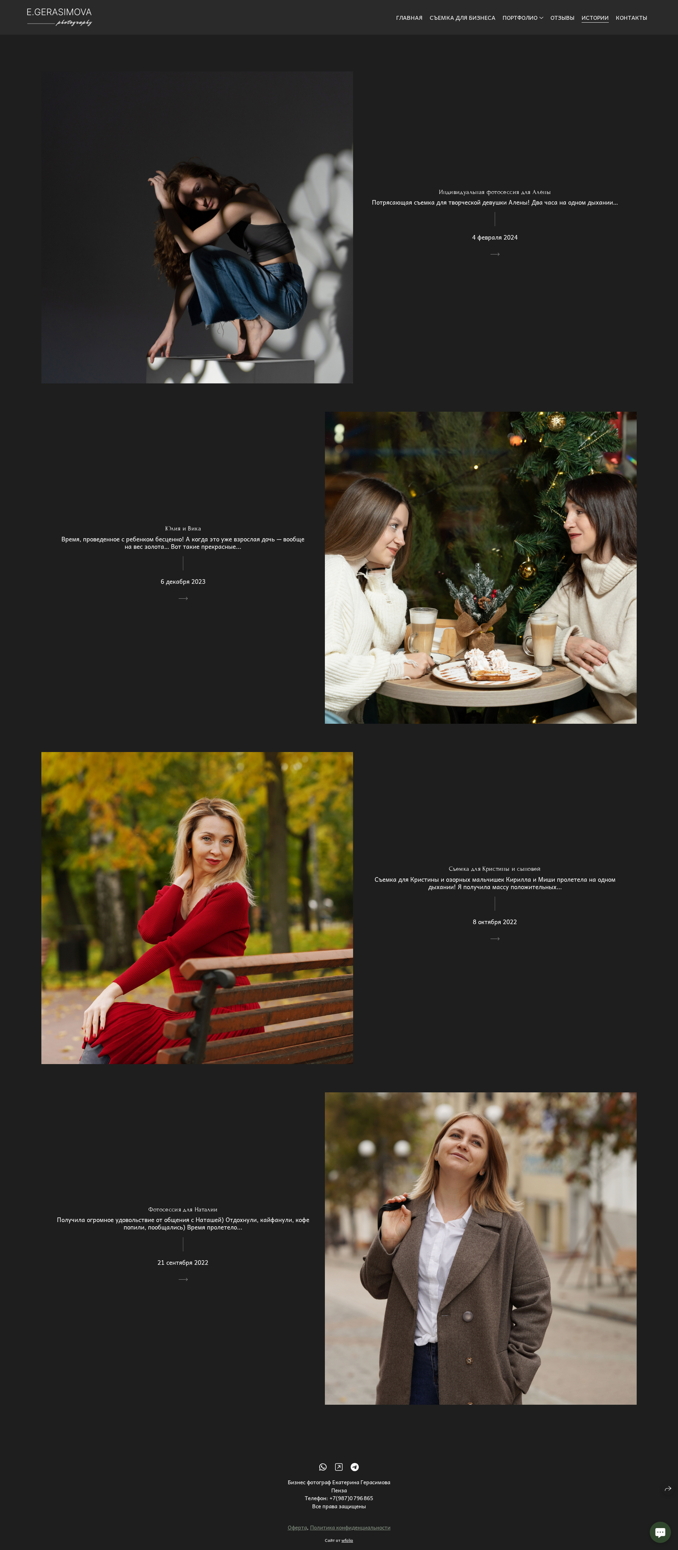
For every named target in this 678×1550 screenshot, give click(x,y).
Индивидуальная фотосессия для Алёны (495, 192)
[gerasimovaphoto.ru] (59, 17)
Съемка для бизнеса (462, 17)
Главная (409, 17)
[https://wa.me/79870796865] (323, 1466)
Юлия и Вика (183, 528)
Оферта (297, 1527)
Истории (595, 17)
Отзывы (563, 17)
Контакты (631, 17)
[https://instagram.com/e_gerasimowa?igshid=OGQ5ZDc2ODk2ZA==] (339, 1466)
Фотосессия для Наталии (183, 1209)
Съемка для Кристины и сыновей (495, 869)
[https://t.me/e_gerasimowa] (355, 1466)
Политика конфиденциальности (350, 1527)
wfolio (347, 1540)
